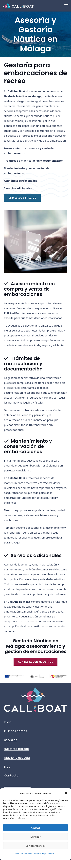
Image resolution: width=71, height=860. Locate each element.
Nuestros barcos (16, 749)
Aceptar (35, 827)
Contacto (11, 775)
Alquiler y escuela (17, 758)
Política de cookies (24, 853)
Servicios (10, 740)
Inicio (8, 722)
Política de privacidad (44, 853)
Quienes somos (15, 731)
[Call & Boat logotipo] (18, 6)
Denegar (35, 836)
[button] (66, 793)
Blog (7, 766)
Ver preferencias (36, 845)
